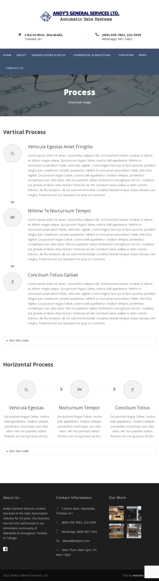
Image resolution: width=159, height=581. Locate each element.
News (143, 55)
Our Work (126, 55)
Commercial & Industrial (92, 55)
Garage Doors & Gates (48, 55)
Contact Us (14, 68)
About (21, 55)
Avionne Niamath (144, 575)
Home (7, 55)
